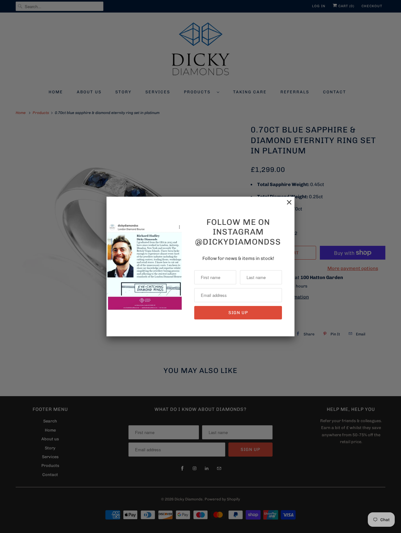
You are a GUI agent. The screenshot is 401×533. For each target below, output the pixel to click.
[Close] (286, 205)
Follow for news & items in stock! (238, 258)
